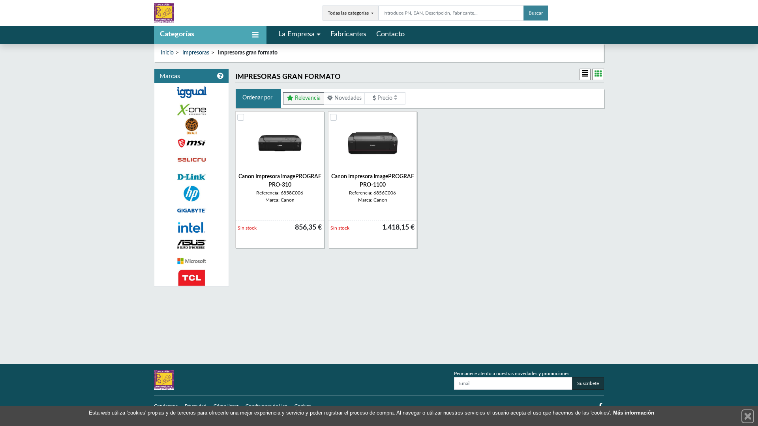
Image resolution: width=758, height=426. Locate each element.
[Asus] (191, 244)
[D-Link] (191, 176)
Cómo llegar (226, 406)
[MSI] (191, 143)
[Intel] (191, 227)
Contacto (390, 34)
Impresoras (195, 53)
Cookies (303, 406)
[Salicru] (191, 159)
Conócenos (166, 406)
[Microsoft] (191, 261)
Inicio (167, 53)
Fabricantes (348, 34)
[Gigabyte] (191, 210)
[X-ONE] (191, 109)
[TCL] (191, 277)
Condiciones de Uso (266, 406)
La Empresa (296, 34)
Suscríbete (588, 383)
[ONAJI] (191, 126)
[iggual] (191, 92)
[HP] (191, 193)
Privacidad (195, 406)
